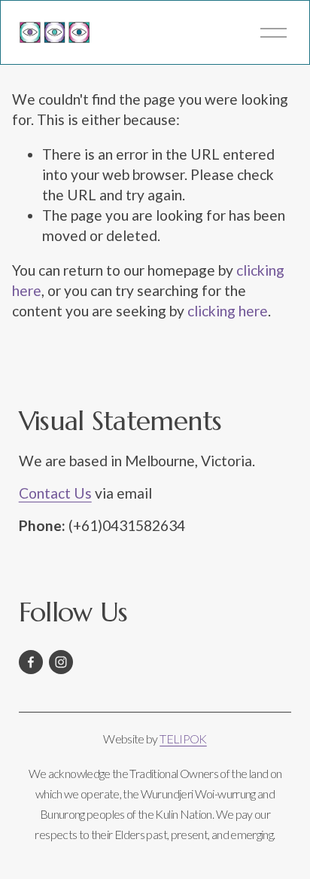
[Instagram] (61, 662)
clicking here (227, 310)
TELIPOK (183, 739)
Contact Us (55, 493)
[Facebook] (31, 662)
